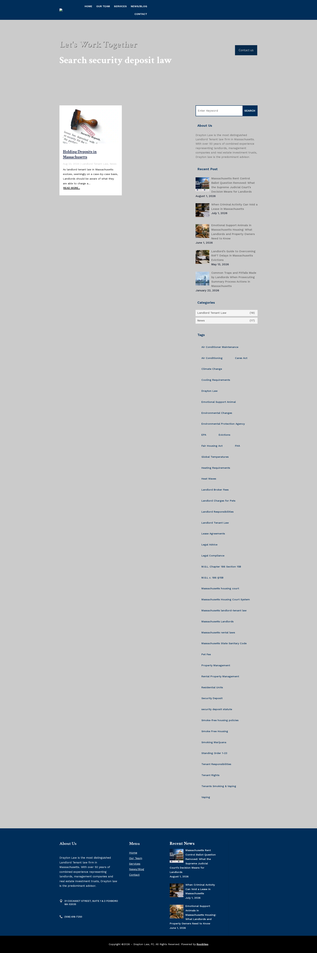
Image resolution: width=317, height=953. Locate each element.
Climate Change (211, 368)
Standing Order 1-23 (214, 753)
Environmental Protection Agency (223, 423)
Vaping (205, 797)
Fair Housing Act (212, 445)
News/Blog (139, 6)
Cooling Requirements (215, 379)
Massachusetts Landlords (217, 621)
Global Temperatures (215, 456)
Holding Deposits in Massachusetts (80, 154)
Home (88, 6)
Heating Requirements (215, 467)
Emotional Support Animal (218, 401)
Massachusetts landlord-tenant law (224, 610)
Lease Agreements (213, 533)
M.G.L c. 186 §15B (212, 577)
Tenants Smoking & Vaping (218, 786)
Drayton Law (209, 390)
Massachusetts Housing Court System (225, 599)
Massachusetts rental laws (218, 632)
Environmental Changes (216, 412)
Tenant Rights (210, 775)
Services (120, 6)
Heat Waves (208, 478)
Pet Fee (206, 654)
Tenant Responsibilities (216, 764)
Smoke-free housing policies (219, 720)
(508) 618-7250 (73, 916)
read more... (71, 187)
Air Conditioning (212, 358)
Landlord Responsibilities (217, 511)
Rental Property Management (220, 676)
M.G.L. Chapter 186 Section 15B (221, 566)
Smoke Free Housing (214, 731)
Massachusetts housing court (220, 588)
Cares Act (241, 358)
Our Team (103, 6)
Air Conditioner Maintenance (219, 347)
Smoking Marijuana (213, 742)
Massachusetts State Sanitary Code (224, 643)
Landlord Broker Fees (215, 489)
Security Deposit (212, 698)
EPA (203, 434)
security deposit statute (216, 709)
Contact (140, 13)
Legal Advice (209, 544)
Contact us (246, 50)
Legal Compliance (212, 555)
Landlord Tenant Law (94, 163)
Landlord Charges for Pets (218, 500)
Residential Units (212, 687)
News (113, 163)
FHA (237, 445)
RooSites (202, 944)
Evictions (224, 434)
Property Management (215, 665)
